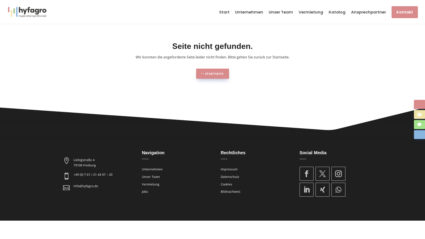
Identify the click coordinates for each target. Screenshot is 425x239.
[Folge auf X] (322, 174)
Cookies (226, 184)
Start (224, 12)
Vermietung (311, 12)
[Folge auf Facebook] (306, 174)
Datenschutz (230, 177)
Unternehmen (249, 12)
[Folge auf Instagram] (338, 174)
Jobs (145, 191)
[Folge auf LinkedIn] (306, 190)
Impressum (229, 169)
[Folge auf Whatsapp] (338, 190)
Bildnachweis (230, 191)
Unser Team (281, 12)
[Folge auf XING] (322, 190)
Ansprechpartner (368, 12)
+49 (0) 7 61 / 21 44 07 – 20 (92, 174)
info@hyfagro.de (85, 186)
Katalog (337, 12)
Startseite (214, 74)
